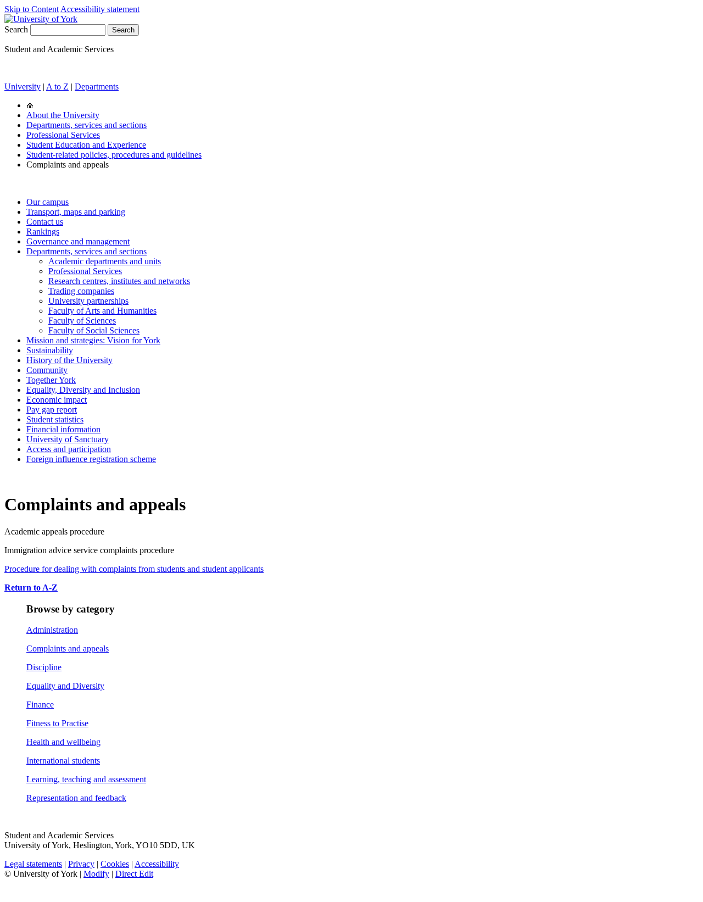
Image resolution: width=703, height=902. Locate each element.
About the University (62, 115)
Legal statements (33, 863)
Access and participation (68, 449)
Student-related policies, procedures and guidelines (114, 154)
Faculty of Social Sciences (94, 330)
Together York (51, 380)
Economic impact (56, 399)
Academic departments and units (104, 261)
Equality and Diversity (65, 686)
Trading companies (81, 291)
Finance (40, 704)
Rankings (42, 231)
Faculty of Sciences (82, 320)
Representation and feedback (76, 798)
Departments (97, 86)
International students (63, 760)
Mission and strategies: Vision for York (93, 340)
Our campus (47, 202)
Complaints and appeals (67, 648)
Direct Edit (134, 873)
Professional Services (63, 135)
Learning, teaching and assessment (86, 779)
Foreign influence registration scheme (91, 459)
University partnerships (88, 300)
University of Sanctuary (67, 439)
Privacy (81, 863)
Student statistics (54, 419)
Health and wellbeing (63, 742)
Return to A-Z (31, 587)
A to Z (57, 86)
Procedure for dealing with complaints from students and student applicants (134, 569)
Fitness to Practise (57, 723)
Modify (96, 873)
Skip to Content (31, 9)
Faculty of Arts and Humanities (102, 310)
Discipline (44, 667)
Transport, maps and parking (75, 211)
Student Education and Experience (86, 144)
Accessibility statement (100, 9)
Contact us (44, 221)
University (22, 86)
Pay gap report (51, 409)
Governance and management (78, 241)
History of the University (69, 360)
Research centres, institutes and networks (119, 281)
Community (47, 370)
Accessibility (157, 863)
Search (16, 29)
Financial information (63, 429)
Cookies (115, 863)
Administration (52, 629)
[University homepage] (30, 105)
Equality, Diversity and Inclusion (83, 389)
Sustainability (49, 350)
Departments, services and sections (86, 125)
